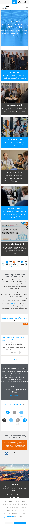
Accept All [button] (23, 523)
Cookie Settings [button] (9, 523)
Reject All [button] (17, 523)
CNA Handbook (14, 303)
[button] (22, 276)
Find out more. (14, 395)
